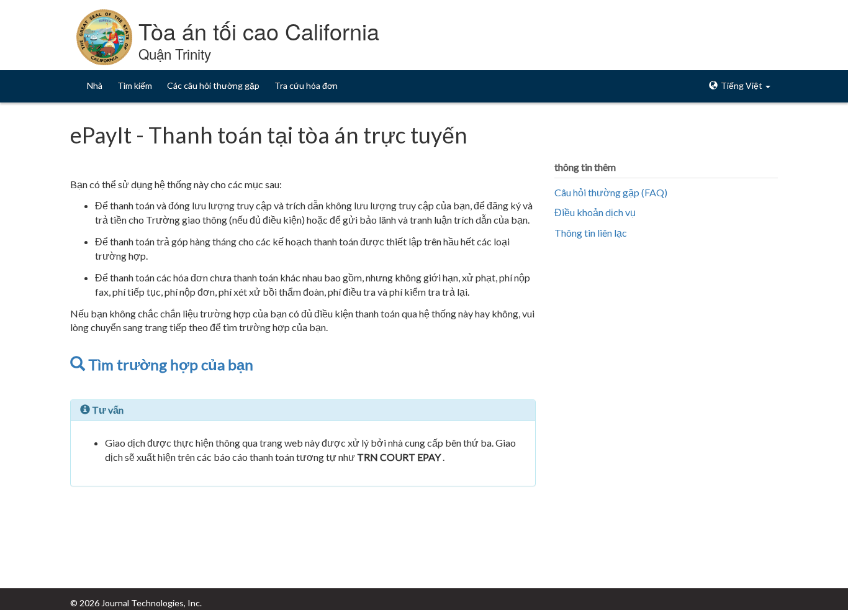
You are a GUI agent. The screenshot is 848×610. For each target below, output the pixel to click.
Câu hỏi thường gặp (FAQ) (610, 192)
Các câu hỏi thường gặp (213, 85)
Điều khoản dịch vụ (595, 212)
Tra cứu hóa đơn (306, 85)
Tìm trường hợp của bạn (169, 364)
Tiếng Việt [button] (741, 85)
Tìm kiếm (134, 85)
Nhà (94, 85)
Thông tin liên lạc (590, 233)
